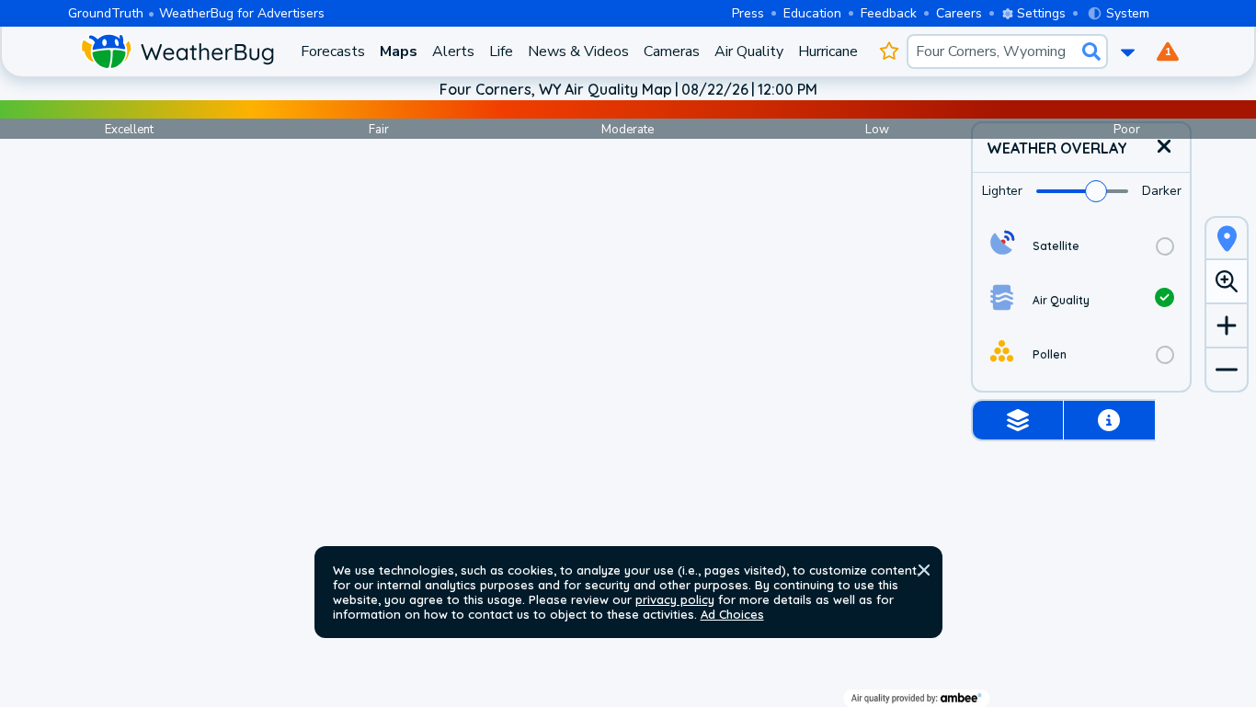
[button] (924, 570)
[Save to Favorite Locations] (890, 51)
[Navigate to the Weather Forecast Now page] (177, 51)
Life (501, 51)
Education (812, 13)
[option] (1081, 246)
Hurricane (828, 51)
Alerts (453, 51)
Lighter (1002, 191)
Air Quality (748, 51)
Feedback (889, 13)
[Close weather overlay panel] (1164, 147)
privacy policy (674, 599)
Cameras (672, 51)
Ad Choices (732, 614)
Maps (398, 51)
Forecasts (333, 51)
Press (748, 13)
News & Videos (578, 51)
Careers (959, 13)
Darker (1162, 191)
